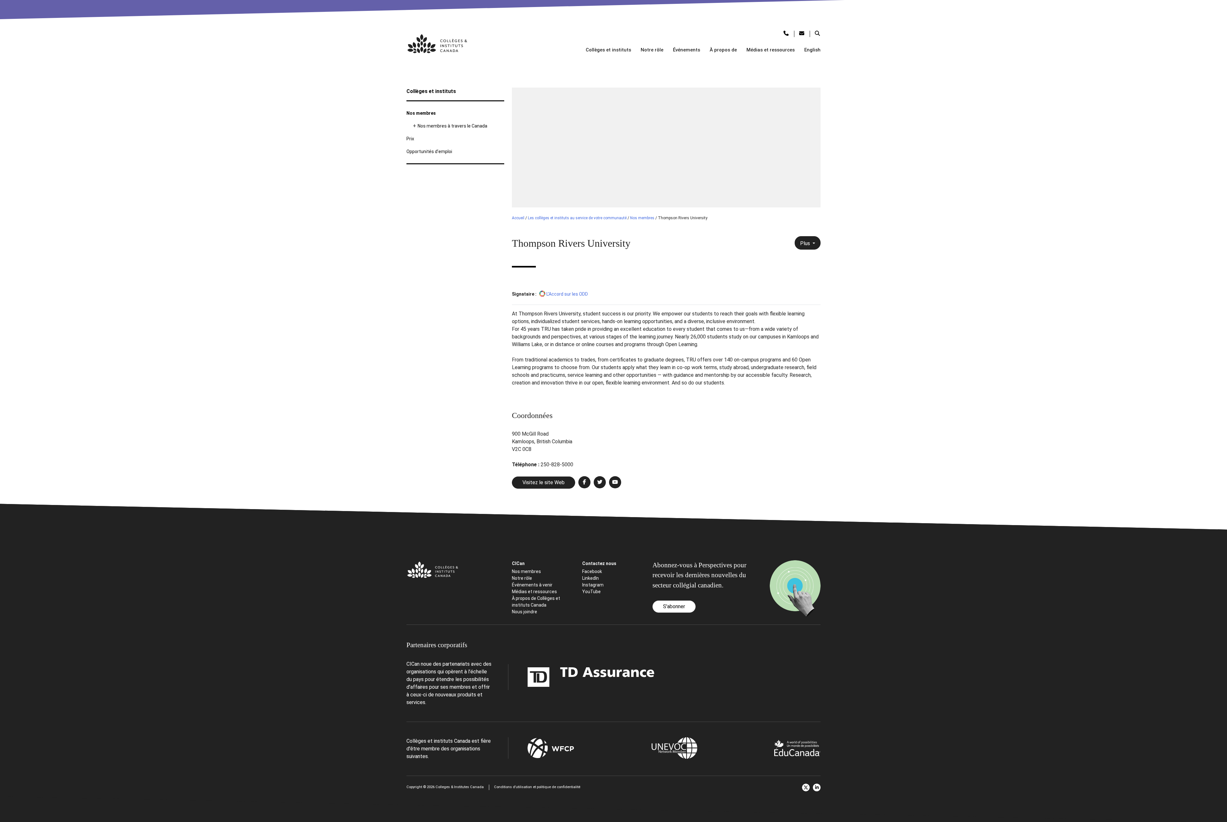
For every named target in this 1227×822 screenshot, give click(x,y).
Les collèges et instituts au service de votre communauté (577, 218)
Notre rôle (652, 50)
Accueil (518, 218)
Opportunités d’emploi (429, 151)
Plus (805, 243)
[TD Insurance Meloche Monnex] (551, 677)
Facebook (592, 571)
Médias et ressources (770, 50)
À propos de (723, 50)
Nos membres (421, 113)
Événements (686, 50)
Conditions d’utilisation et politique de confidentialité (537, 787)
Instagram (593, 584)
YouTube (591, 591)
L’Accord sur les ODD (567, 294)
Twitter (806, 787)
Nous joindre (524, 611)
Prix (410, 138)
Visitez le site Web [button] (543, 482)
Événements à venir (532, 584)
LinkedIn (590, 578)
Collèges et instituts (608, 50)
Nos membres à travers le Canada (452, 125)
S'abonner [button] (674, 606)
